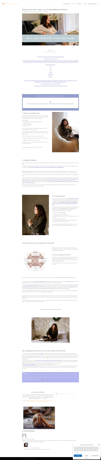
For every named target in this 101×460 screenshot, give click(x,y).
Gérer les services (76, 452)
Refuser (86, 455)
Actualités (79, 3)
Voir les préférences (95, 455)
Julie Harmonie (25, 11)
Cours (74, 3)
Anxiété (34, 11)
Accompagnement (66, 3)
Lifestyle (41, 11)
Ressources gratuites (92, 3)
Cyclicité (37, 11)
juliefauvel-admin (27, 448)
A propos (85, 3)
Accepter (78, 455)
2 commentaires (45, 11)
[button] (98, 444)
